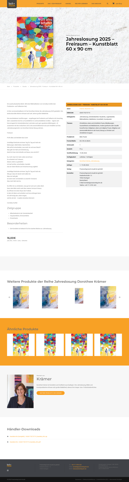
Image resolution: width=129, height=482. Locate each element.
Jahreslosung (95, 161)
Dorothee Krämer (85, 161)
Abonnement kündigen (116, 479)
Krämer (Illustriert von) (87, 109)
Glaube (24, 86)
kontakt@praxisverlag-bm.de (81, 467)
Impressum (78, 479)
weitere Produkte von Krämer (51, 393)
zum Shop (118, 3)
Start (8, 86)
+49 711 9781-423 (76, 465)
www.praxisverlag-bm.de (79, 469)
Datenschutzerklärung (89, 479)
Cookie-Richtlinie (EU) (102, 479)
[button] (9, 297)
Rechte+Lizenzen (81, 3)
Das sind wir (96, 3)
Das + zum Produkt (54, 3)
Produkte (40, 3)
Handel (68, 3)
